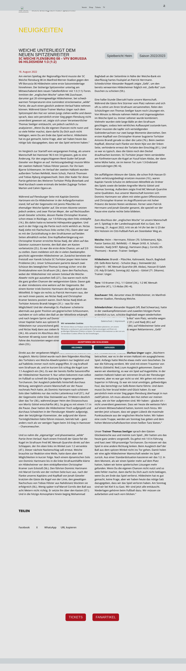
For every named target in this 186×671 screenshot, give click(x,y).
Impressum (120, 321)
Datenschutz (106, 321)
